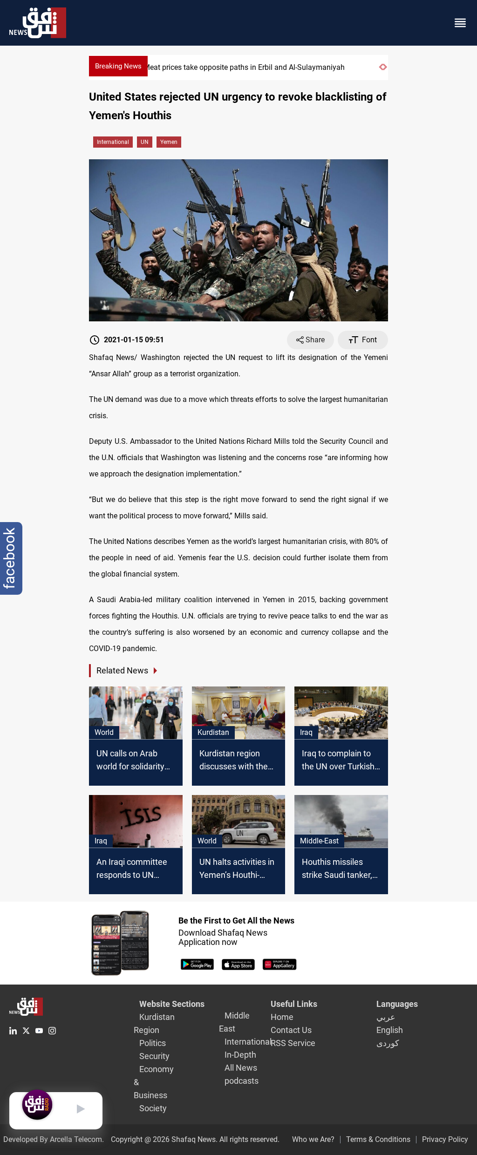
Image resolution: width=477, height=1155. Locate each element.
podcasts (242, 1081)
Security (154, 1056)
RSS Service (293, 1043)
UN (145, 142)
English (389, 1030)
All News (241, 1068)
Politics (152, 1043)
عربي (385, 1017)
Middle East (234, 1022)
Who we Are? (313, 1139)
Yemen (168, 142)
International (113, 142)
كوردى (387, 1043)
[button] (381, 71)
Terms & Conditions (378, 1139)
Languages (397, 1004)
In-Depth (240, 1055)
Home (282, 1017)
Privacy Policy (445, 1139)
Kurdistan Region (154, 1023)
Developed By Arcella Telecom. (53, 1139)
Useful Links (294, 1004)
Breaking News (118, 66)
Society (153, 1108)
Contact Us (291, 1030)
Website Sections (171, 1004)
